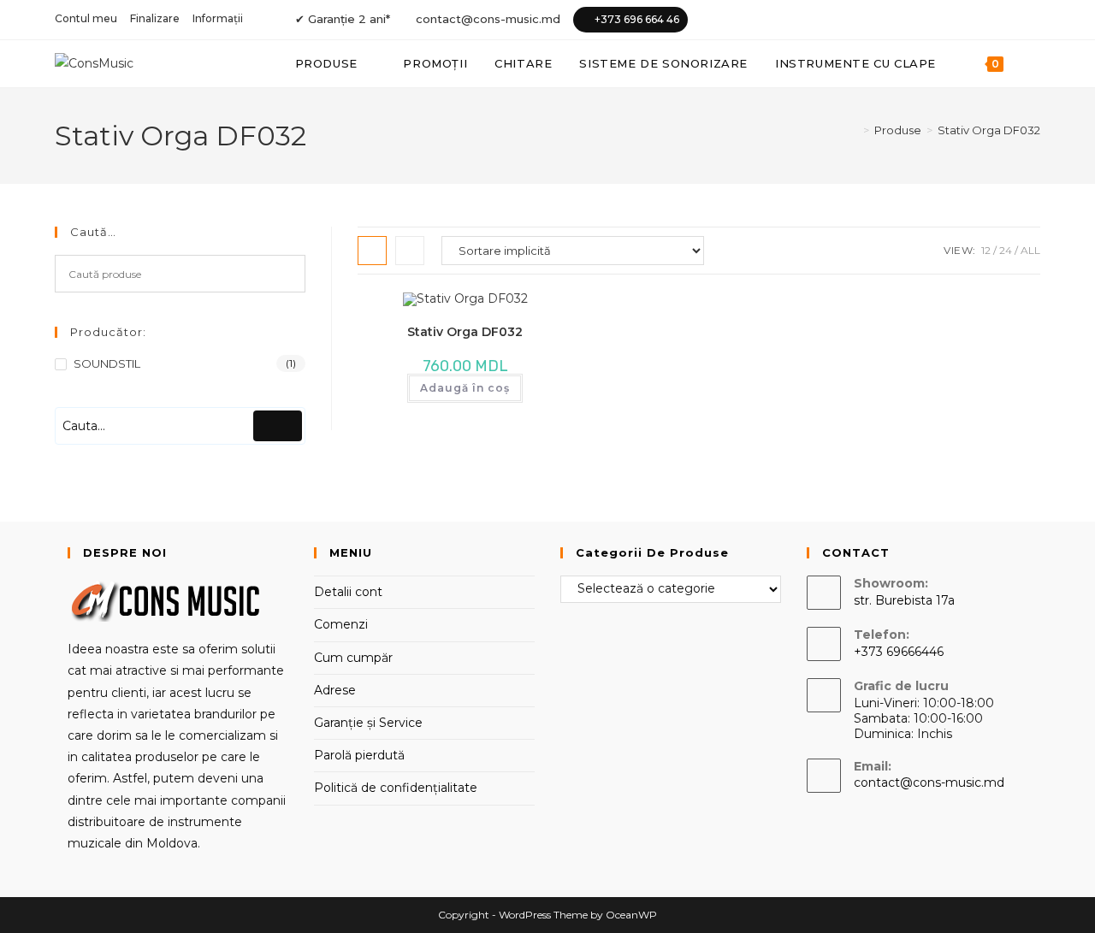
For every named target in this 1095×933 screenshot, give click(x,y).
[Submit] (277, 425)
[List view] (409, 250)
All (1030, 250)
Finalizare (155, 18)
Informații (217, 18)
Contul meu (86, 18)
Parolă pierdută (359, 755)
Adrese (335, 690)
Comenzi (341, 624)
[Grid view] (372, 250)
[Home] (853, 130)
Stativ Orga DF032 (989, 130)
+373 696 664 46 (637, 19)
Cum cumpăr (353, 657)
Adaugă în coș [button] (465, 387)
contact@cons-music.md (488, 19)
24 (1005, 250)
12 (986, 250)
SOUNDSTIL (107, 363)
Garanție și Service (368, 722)
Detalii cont (348, 591)
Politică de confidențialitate (395, 787)
